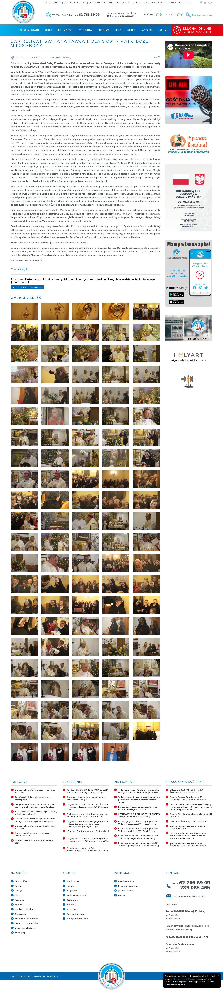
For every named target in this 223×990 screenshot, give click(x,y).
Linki (17, 895)
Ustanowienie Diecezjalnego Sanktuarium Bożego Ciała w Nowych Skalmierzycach (35, 820)
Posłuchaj (20, 287)
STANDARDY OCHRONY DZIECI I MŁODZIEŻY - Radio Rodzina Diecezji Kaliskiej (139, 815)
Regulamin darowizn (128, 886)
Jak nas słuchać (125, 890)
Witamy (18, 886)
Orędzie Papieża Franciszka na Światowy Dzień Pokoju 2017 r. (189, 827)
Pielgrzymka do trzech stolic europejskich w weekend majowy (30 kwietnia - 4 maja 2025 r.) (88, 841)
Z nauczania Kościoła (25, 928)
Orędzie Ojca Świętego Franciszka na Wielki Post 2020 (191, 815)
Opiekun (120, 2)
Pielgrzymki (72, 890)
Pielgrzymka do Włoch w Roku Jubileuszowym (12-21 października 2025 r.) (87, 849)
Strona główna (22, 881)
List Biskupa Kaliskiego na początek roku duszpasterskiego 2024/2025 (137, 808)
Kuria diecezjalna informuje (28, 918)
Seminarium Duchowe (100, 2)
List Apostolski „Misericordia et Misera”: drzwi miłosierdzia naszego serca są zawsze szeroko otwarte (188, 835)
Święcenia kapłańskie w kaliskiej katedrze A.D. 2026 (35, 791)
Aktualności (65, 30)
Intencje (131, 30)
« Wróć (157, 57)
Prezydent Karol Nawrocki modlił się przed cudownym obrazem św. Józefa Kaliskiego (35, 805)
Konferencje (72, 900)
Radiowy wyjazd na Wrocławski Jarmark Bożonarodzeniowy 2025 (86, 798)
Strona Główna (29, 30)
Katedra (150, 2)
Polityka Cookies (126, 881)
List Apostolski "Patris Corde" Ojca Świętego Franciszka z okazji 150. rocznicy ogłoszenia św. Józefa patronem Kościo (191, 807)
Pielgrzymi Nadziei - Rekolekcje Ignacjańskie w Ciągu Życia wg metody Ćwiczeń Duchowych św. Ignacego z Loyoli (87, 824)
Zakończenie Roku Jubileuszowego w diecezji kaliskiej (33, 798)
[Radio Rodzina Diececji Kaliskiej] (23, 11)
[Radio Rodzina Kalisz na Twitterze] (205, 2)
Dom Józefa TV (135, 2)
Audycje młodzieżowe (77, 918)
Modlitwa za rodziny (24, 909)
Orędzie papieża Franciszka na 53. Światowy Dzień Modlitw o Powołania (188, 844)
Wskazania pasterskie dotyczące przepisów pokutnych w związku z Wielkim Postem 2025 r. (139, 799)
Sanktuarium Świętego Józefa (174, 2)
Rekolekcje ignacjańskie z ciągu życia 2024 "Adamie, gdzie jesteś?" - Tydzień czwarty (138, 822)
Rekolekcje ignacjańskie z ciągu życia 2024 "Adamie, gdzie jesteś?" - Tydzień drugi (138, 837)
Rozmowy (71, 909)
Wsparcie (147, 30)
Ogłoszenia (85, 30)
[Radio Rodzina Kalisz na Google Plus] (210, 2)
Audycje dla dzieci (75, 914)
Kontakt (163, 30)
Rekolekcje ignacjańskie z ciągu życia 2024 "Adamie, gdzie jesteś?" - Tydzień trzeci (138, 829)
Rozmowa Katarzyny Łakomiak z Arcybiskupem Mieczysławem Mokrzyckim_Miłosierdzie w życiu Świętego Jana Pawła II (83, 280)
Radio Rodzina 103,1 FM (197, 29)
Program (103, 30)
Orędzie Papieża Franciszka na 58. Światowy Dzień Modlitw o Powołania (188, 798)
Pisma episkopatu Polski (27, 923)
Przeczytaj (20, 932)
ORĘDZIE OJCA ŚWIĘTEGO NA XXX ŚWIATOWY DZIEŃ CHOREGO (186, 791)
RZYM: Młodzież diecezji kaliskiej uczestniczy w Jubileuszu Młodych (36, 812)
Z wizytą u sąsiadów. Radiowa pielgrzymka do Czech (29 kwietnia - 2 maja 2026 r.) (87, 815)
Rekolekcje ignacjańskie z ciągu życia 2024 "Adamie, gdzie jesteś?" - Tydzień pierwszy (138, 844)
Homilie (70, 886)
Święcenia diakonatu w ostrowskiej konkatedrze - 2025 (32, 834)
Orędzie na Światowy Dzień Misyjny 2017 (189, 821)
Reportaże (72, 904)
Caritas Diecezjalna (75, 2)
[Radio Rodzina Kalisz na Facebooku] (201, 2)
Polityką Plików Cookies (184, 979)
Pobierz (37, 287)
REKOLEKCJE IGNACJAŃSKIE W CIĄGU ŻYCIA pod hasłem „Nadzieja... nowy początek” (87, 791)
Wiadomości (73, 881)
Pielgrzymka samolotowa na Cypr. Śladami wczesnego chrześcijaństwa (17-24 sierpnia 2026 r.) (87, 807)
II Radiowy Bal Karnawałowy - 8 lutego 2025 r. (88, 832)
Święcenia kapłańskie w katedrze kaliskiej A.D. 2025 (35, 827)
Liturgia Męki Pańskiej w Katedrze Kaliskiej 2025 (35, 841)
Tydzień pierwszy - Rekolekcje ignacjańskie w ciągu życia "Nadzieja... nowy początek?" (138, 791)
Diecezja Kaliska (52, 2)
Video (118, 30)
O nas (48, 30)
